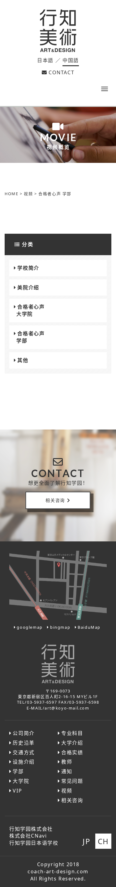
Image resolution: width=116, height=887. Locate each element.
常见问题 (72, 781)
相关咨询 (55, 500)
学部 (18, 771)
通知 (66, 771)
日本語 (45, 60)
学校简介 (28, 267)
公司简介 (23, 733)
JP (86, 841)
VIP (17, 790)
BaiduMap (89, 627)
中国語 (70, 60)
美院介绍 (28, 287)
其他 (22, 360)
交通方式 (23, 752)
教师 (66, 761)
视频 (28, 193)
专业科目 (72, 733)
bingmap (60, 627)
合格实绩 (72, 752)
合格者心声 (30, 310)
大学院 (21, 781)
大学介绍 (72, 742)
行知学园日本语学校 (33, 842)
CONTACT (61, 72)
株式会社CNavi (28, 835)
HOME (11, 193)
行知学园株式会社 (31, 828)
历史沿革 (23, 742)
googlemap (29, 627)
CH (103, 841)
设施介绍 (23, 761)
